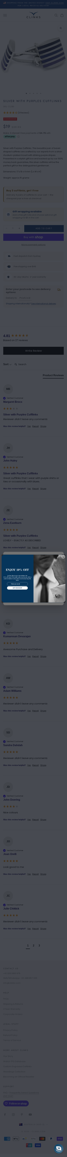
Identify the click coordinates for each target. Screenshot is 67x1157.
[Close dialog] (63, 556)
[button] (58, 1148)
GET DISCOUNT (17, 588)
